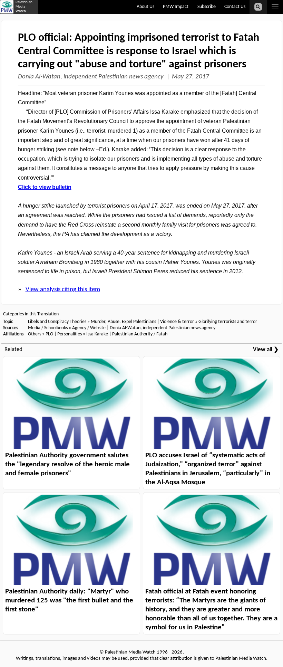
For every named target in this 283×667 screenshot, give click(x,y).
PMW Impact (175, 6)
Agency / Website (89, 328)
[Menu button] (275, 7)
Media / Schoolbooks (48, 328)
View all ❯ (266, 350)
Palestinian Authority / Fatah (139, 334)
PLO (49, 334)
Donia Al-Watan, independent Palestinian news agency (91, 77)
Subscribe (206, 6)
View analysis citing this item (63, 289)
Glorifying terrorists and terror (227, 321)
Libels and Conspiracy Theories (57, 321)
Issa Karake (97, 334)
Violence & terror (177, 321)
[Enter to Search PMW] (258, 7)
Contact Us (234, 6)
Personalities (69, 334)
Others (34, 334)
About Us (145, 6)
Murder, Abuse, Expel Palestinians (123, 321)
